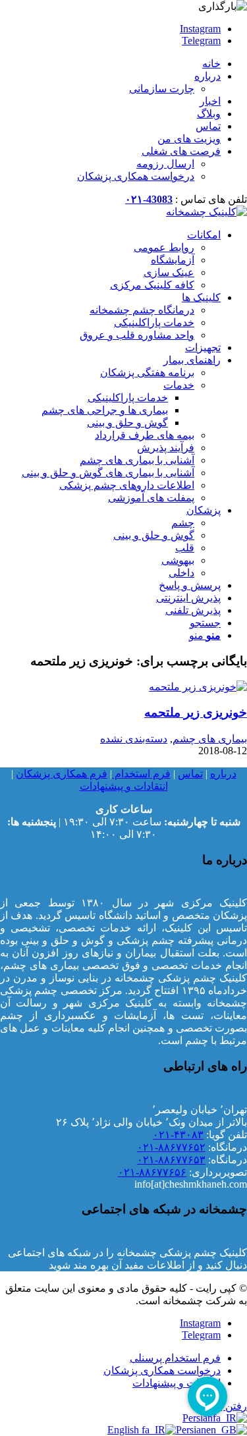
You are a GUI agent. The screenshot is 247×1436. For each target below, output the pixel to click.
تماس (208, 126)
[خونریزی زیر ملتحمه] (198, 686)
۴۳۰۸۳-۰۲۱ (178, 1134)
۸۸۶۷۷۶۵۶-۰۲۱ (152, 1172)
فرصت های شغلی (181, 151)
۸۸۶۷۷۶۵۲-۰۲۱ (171, 1147)
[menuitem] (110, 63)
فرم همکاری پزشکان (61, 773)
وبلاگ (209, 113)
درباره (207, 76)
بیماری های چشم (210, 738)
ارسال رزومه (165, 163)
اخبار (210, 101)
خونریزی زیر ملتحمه (195, 712)
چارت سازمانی (161, 88)
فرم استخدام (141, 773)
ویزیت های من (189, 138)
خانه (211, 63)
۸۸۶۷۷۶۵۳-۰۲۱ (171, 1159)
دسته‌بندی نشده (133, 738)
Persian (191, 1429)
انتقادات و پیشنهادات (124, 786)
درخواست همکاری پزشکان (135, 176)
